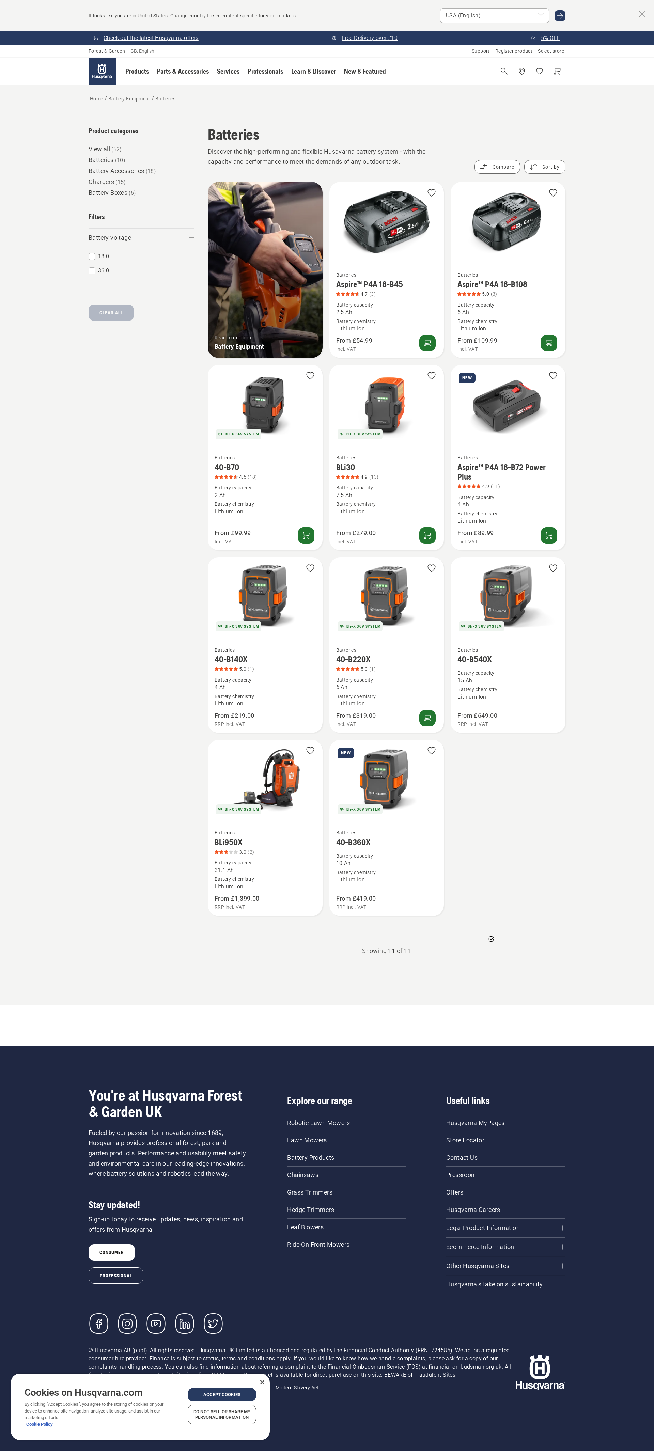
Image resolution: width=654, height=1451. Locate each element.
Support (481, 51)
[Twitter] (213, 1323)
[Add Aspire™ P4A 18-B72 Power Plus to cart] (549, 535)
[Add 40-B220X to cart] (427, 718)
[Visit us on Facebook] (99, 1323)
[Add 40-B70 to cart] (306, 535)
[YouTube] (156, 1323)
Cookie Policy (39, 1424)
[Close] (262, 1382)
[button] (137, 71)
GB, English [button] (142, 51)
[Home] (102, 71)
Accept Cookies (221, 1394)
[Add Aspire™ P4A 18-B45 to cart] (427, 343)
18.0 (103, 256)
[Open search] (504, 71)
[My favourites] (539, 71)
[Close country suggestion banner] (641, 14)
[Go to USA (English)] (560, 15)
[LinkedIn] (184, 1323)
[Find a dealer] (522, 71)
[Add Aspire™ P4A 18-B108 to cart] (549, 343)
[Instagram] (127, 1323)
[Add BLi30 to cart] (427, 535)
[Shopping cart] (557, 71)
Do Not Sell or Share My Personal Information (221, 1414)
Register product (513, 51)
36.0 (103, 270)
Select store (551, 51)
